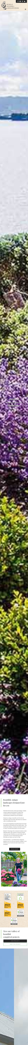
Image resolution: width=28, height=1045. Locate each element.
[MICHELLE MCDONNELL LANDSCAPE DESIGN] (4, 5)
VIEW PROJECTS (15, 940)
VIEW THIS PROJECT (15, 944)
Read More (14, 849)
